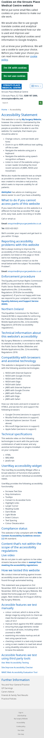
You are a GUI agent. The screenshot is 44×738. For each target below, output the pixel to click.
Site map (21, 734)
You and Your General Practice (15, 685)
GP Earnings (7, 688)
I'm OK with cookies (15, 68)
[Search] (41, 103)
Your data (21, 730)
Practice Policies (8, 699)
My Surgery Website (31, 119)
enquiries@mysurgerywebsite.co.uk (24, 224)
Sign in (21, 712)
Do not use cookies (14, 76)
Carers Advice (7, 692)
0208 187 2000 (30, 96)
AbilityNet (6, 192)
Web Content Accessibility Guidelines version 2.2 (21, 536)
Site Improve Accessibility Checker (17, 667)
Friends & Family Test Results (14, 695)
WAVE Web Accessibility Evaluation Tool (19, 672)
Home (4, 110)
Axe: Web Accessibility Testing (15, 663)
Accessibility (21, 722)
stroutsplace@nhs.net (12, 99)
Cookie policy (20, 726)
